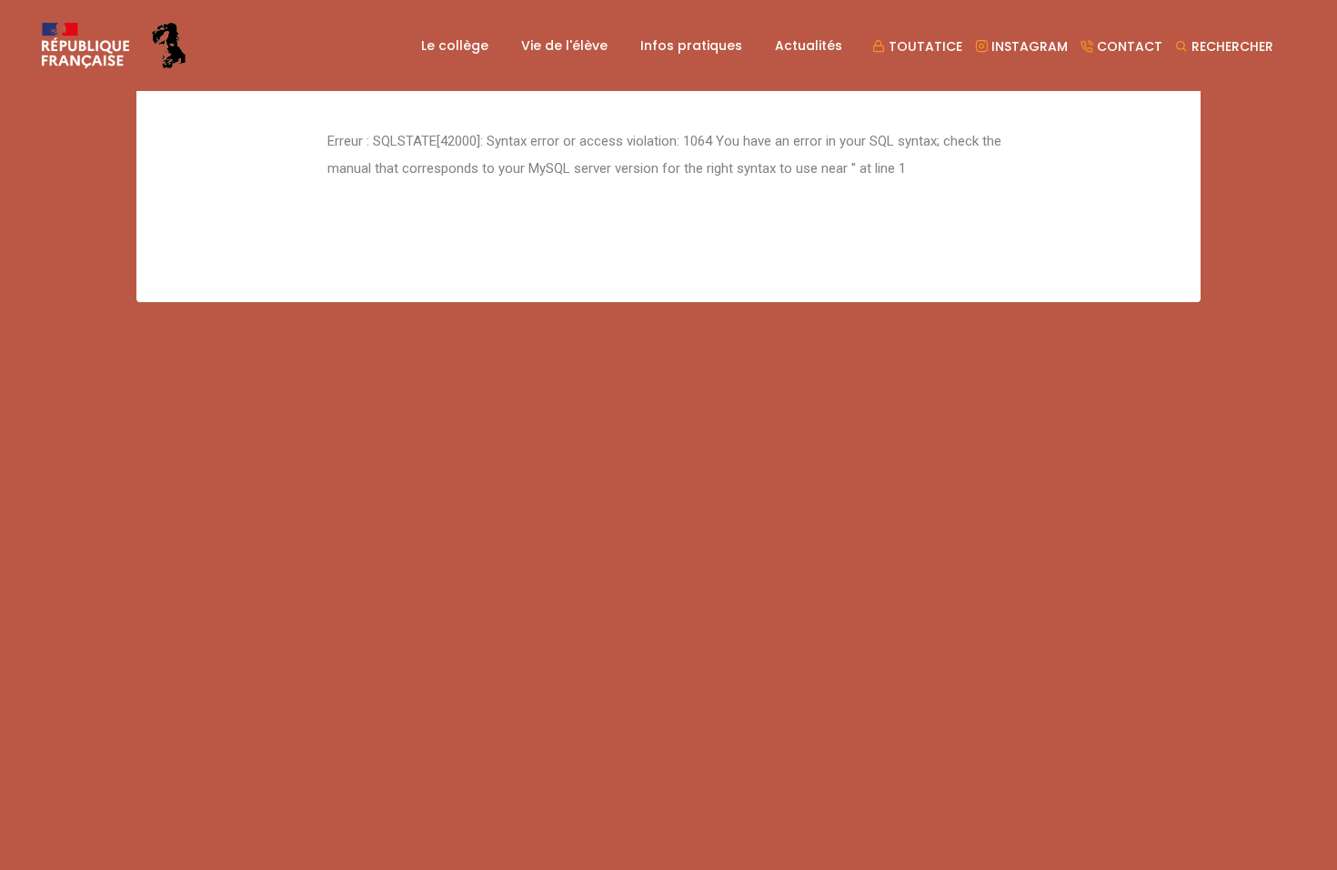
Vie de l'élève (564, 45)
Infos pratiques (691, 45)
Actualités (808, 45)
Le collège (454, 45)
